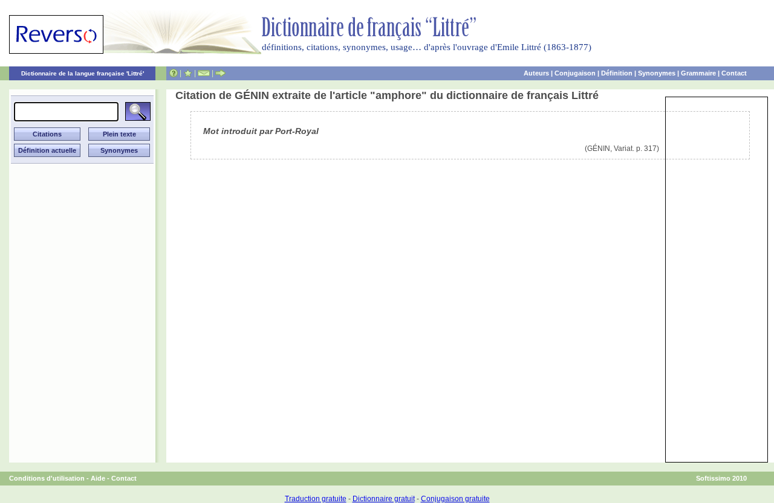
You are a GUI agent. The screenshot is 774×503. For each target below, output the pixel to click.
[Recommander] (220, 73)
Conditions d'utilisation (47, 478)
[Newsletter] (204, 73)
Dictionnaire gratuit (384, 499)
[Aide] (173, 73)
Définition (617, 73)
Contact (734, 73)
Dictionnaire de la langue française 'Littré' (82, 73)
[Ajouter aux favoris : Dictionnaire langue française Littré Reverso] (187, 73)
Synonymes (656, 73)
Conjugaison (575, 73)
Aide (98, 478)
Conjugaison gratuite (455, 499)
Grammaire (698, 73)
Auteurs (536, 73)
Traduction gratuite (315, 499)
